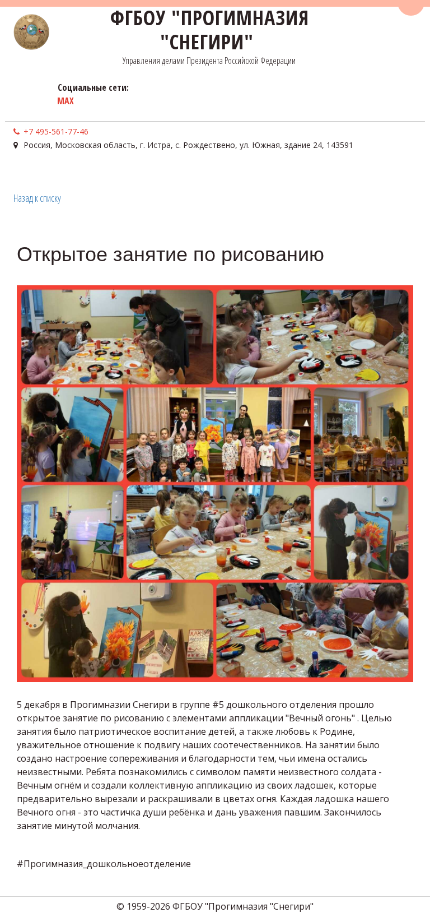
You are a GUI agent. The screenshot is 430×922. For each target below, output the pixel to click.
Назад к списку (37, 198)
